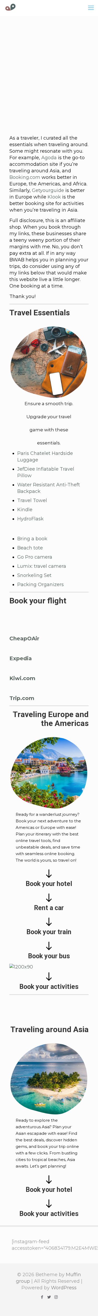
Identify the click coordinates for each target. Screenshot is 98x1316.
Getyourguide (48, 190)
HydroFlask (30, 519)
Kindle (24, 510)
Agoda (49, 158)
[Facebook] (42, 1297)
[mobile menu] (91, 7)
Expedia (20, 658)
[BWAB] (10, 7)
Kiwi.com (22, 678)
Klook (54, 197)
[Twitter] (49, 1297)
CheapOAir (24, 638)
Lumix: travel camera (41, 566)
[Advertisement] (49, 75)
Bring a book (32, 539)
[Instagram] (56, 1297)
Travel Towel (32, 500)
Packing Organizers (40, 584)
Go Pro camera (34, 557)
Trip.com (21, 698)
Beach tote (30, 548)
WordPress (64, 1288)
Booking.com (24, 177)
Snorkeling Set (34, 575)
